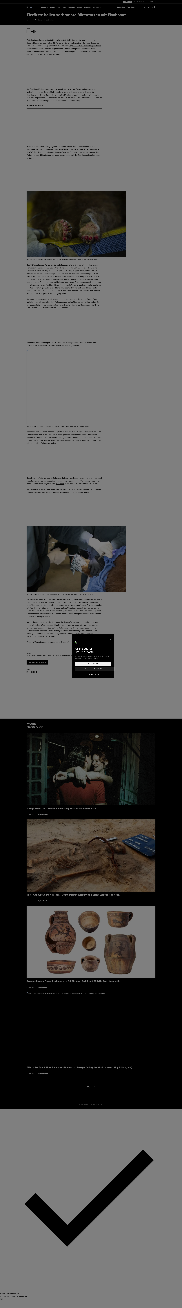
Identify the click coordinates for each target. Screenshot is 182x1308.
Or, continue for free (93, 674)
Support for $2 (93, 664)
